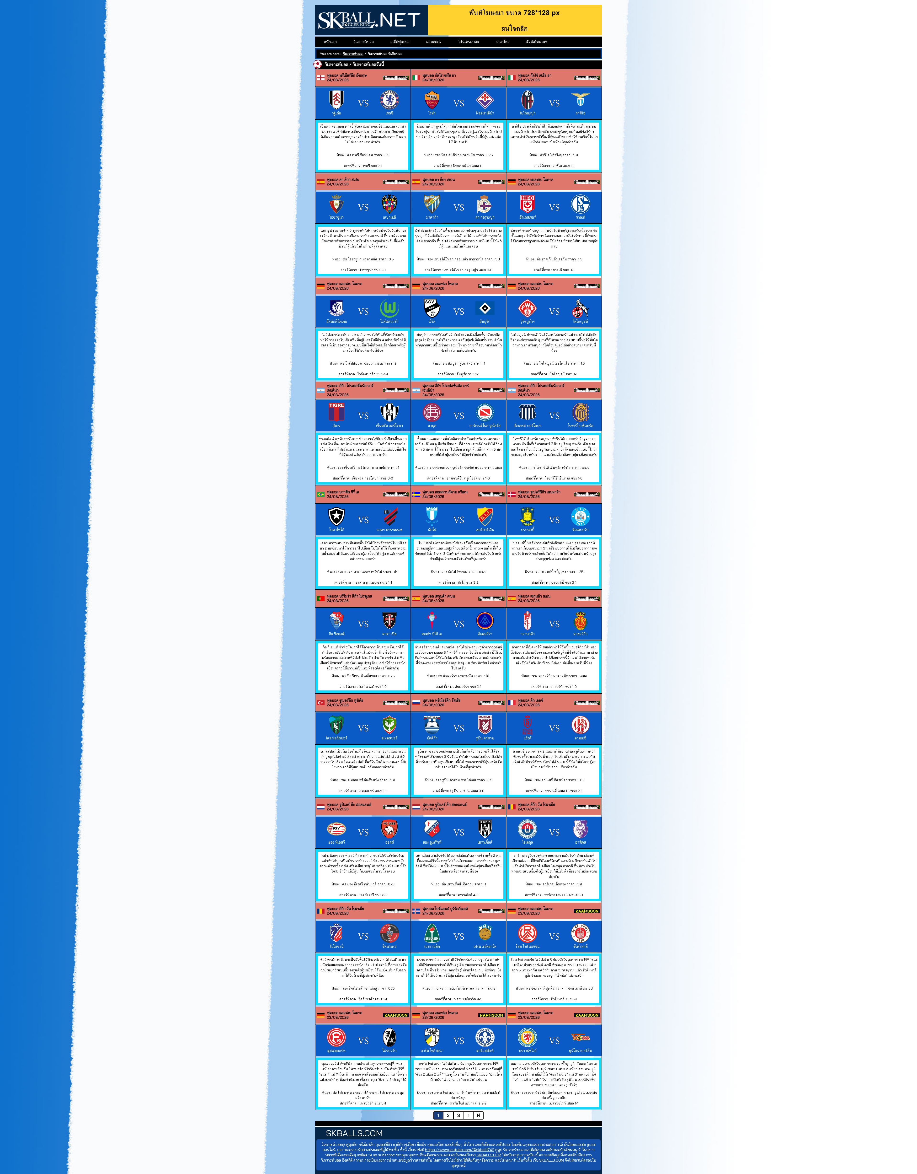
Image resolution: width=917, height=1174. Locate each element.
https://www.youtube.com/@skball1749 (459, 1149)
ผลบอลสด (434, 41)
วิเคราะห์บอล (363, 41)
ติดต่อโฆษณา (536, 41)
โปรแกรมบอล (468, 41)
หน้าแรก (330, 41)
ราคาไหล (503, 41)
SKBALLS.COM (489, 1154)
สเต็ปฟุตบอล (400, 41)
